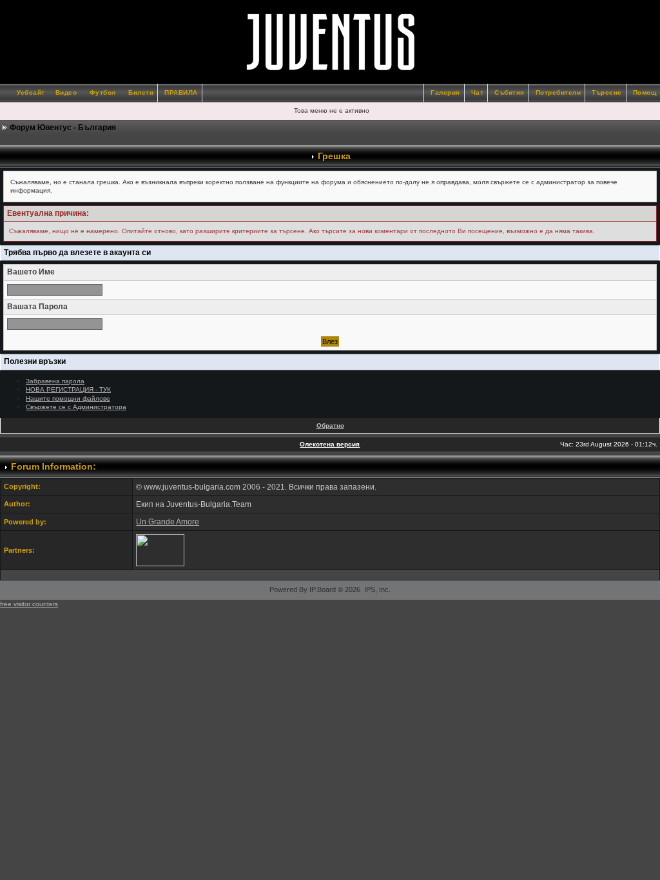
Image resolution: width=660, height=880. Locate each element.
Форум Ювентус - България (63, 127)
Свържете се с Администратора (76, 406)
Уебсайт (31, 92)
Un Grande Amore (167, 521)
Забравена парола (55, 381)
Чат (477, 92)
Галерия (445, 92)
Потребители (558, 92)
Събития (509, 92)
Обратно (330, 425)
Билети (140, 92)
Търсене (607, 92)
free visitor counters (29, 603)
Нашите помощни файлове (68, 398)
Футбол (103, 92)
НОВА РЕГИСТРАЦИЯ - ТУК (68, 389)
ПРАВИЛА (181, 92)
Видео (66, 92)
